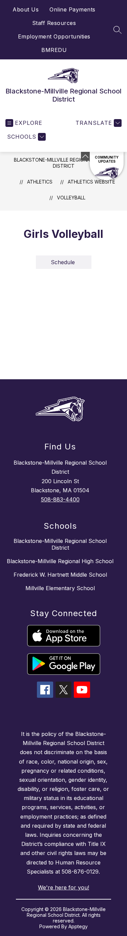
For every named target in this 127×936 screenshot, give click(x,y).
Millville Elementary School (60, 588)
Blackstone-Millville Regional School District (63, 163)
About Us (26, 9)
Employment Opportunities (54, 36)
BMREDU (54, 50)
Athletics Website (91, 182)
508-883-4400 (60, 499)
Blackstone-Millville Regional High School (60, 561)
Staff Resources (54, 23)
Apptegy (78, 926)
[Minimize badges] (85, 156)
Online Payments (72, 9)
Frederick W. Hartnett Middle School (60, 574)
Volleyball (71, 197)
